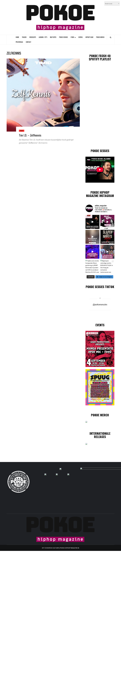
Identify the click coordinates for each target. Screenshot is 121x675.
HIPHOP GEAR (89, 37)
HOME (17, 37)
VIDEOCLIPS (32, 37)
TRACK (21, 130)
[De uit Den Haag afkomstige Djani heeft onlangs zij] (92, 252)
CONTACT (28, 42)
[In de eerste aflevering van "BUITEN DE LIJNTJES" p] (92, 222)
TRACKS (24, 37)
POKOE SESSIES (63, 37)
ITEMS (72, 37)
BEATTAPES (53, 37)
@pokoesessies (100, 304)
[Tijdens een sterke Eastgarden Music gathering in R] (92, 267)
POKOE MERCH (100, 37)
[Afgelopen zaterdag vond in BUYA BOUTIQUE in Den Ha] (107, 267)
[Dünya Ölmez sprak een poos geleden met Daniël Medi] (107, 222)
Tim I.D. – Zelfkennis (30, 135)
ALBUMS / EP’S (43, 37)
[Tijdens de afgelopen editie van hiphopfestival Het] (107, 252)
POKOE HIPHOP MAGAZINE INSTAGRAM (100, 194)
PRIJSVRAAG (19, 42)
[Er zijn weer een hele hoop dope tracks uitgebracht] (107, 237)
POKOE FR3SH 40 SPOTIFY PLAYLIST (100, 57)
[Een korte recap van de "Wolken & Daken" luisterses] (92, 237)
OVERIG (80, 37)
